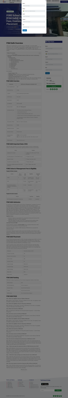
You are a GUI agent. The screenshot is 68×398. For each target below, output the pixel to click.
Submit (24, 30)
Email (24, 14)
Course (24, 19)
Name (24, 3)
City (23, 24)
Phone (24, 8)
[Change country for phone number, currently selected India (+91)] (24, 11)
